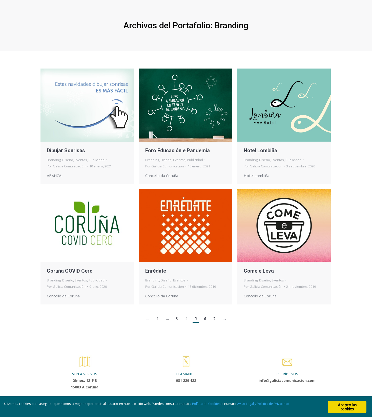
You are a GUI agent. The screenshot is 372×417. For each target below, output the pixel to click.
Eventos (81, 160)
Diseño (67, 160)
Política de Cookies (206, 403)
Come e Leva (259, 271)
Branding (54, 160)
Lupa (80, 105)
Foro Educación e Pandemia (177, 150)
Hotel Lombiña (260, 150)
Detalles (94, 105)
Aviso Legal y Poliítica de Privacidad (263, 403)
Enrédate (155, 271)
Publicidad (97, 160)
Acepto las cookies (347, 407)
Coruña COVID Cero (70, 271)
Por (66, 166)
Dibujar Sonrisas (66, 150)
